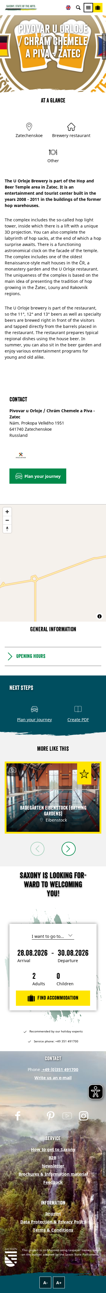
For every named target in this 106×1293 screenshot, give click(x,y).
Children (65, 984)
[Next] (69, 849)
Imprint (53, 1213)
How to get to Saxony (53, 1149)
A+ (59, 1282)
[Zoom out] (7, 520)
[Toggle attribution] (99, 616)
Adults (38, 984)
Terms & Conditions (53, 1230)
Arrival (23, 961)
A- (45, 1282)
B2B (52, 1157)
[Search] (78, 7)
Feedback (53, 1182)
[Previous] (37, 849)
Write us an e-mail (53, 1077)
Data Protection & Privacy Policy (53, 1221)
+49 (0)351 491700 (59, 1069)
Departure (68, 961)
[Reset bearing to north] (7, 528)
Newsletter (53, 1166)
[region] (53, 563)
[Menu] (88, 7)
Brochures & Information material (53, 1174)
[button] (37, 476)
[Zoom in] (7, 511)
